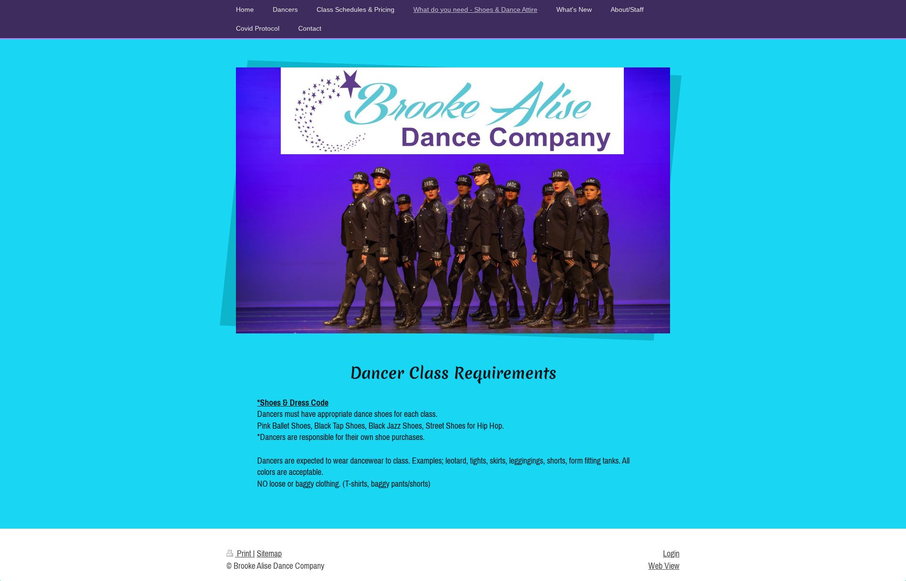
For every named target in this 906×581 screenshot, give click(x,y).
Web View (664, 566)
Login (671, 553)
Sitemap (269, 553)
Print (244, 553)
